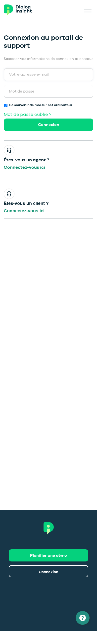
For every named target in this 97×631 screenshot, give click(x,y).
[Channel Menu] (83, 618)
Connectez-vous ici (24, 167)
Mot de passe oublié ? (27, 114)
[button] (87, 10)
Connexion (48, 124)
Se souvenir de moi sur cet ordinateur (40, 105)
